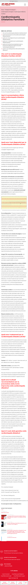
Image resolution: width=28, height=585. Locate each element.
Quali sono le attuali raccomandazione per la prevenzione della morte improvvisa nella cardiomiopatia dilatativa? (12, 46)
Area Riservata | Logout (19, 576)
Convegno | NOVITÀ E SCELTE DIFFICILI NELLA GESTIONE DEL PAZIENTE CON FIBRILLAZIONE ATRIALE (16, 517)
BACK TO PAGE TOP (13, 578)
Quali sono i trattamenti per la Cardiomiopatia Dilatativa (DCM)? (13, 41)
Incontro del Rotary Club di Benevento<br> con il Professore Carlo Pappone (16, 524)
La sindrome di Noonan (11, 537)
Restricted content (5, 512)
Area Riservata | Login (6, 576)
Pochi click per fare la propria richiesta (13, 553)
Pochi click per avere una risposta (12, 559)
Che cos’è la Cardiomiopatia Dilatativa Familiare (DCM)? (15, 33)
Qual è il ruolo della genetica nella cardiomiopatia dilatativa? (14, 49)
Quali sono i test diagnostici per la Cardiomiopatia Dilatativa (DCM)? (14, 38)
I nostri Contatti (6, 574)
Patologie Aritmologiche (10, 9)
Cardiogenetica (17, 503)
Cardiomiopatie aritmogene (7, 11)
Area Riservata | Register (18, 574)
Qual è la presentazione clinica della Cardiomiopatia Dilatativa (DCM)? (14, 35)
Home (2, 9)
